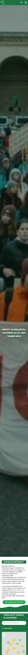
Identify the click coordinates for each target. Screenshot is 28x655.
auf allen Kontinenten (18, 590)
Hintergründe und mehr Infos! (14, 602)
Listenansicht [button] (8, 628)
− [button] (3, 636)
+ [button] (3, 634)
